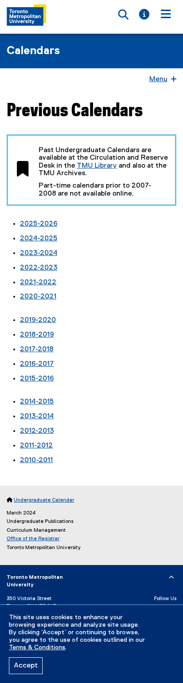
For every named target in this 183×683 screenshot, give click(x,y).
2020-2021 (38, 296)
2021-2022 (38, 282)
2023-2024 (38, 253)
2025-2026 (38, 224)
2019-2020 (38, 320)
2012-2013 (37, 431)
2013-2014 (37, 416)
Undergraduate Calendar (44, 500)
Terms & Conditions (37, 647)
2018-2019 (37, 334)
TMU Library (97, 165)
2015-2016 (37, 378)
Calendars (33, 51)
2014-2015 (37, 401)
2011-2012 (36, 445)
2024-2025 (38, 238)
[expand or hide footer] (171, 577)
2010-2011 (36, 460)
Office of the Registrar (33, 539)
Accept (26, 665)
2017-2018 (36, 349)
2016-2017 (37, 364)
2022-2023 (38, 267)
